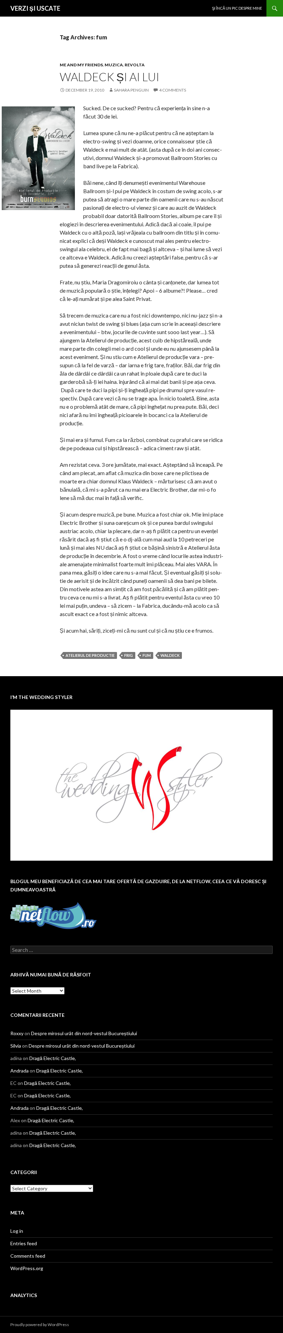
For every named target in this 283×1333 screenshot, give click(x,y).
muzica (114, 64)
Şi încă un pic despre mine (237, 8)
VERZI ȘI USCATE (35, 8)
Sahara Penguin (131, 90)
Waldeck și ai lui (109, 77)
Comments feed (27, 1256)
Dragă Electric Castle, (52, 1058)
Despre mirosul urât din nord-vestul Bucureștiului (84, 1033)
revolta (135, 64)
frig (128, 655)
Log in (16, 1231)
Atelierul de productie (90, 655)
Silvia (15, 1046)
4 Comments (172, 90)
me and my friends (81, 64)
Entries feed (23, 1243)
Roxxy (16, 1033)
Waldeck (169, 655)
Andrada (19, 1071)
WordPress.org (26, 1268)
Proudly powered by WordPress (39, 1324)
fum (147, 655)
